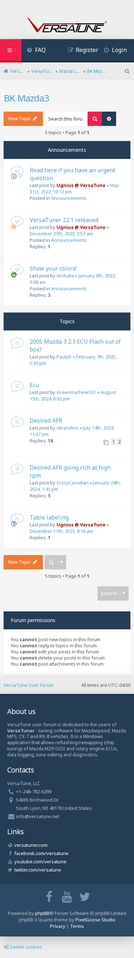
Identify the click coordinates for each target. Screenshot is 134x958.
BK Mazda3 (26, 97)
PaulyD (63, 356)
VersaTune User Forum (29, 685)
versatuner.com (31, 845)
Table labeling (49, 517)
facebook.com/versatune (41, 853)
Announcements (69, 198)
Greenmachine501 (76, 392)
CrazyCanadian (72, 482)
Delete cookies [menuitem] (26, 947)
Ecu (34, 385)
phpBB (42, 913)
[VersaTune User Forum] (67, 25)
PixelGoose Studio (95, 919)
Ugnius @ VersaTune (80, 185)
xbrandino (67, 427)
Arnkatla (65, 275)
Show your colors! (53, 268)
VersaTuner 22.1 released (64, 220)
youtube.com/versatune (40, 861)
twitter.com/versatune (37, 870)
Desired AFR (46, 420)
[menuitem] (36, 50)
